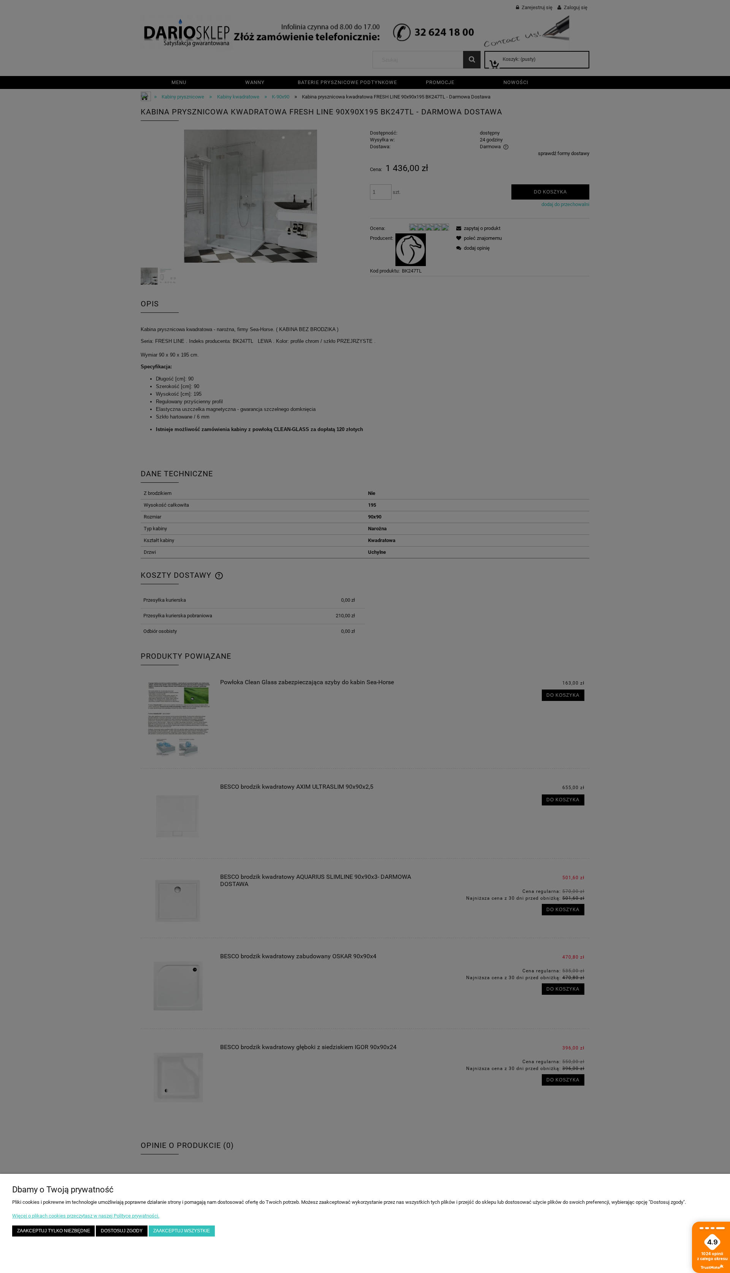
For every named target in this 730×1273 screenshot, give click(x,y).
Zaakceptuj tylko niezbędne (53, 1230)
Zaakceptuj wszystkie (181, 1230)
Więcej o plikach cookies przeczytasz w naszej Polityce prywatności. (85, 1216)
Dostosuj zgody (122, 1230)
